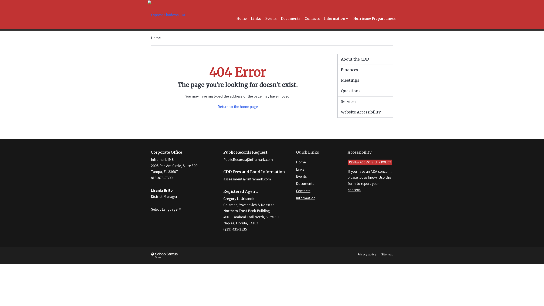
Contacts (303, 190)
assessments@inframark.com (247, 179)
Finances (349, 69)
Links (300, 169)
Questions (350, 90)
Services (348, 101)
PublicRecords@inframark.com (248, 159)
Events (301, 176)
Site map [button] (387, 254)
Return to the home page (238, 106)
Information (305, 198)
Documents (305, 183)
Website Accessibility (361, 112)
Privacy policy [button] (366, 254)
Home (156, 37)
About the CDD (355, 59)
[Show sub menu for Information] (347, 18)
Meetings (350, 80)
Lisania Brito (162, 190)
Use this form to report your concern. (369, 183)
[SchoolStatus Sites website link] (164, 255)
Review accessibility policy (370, 162)
